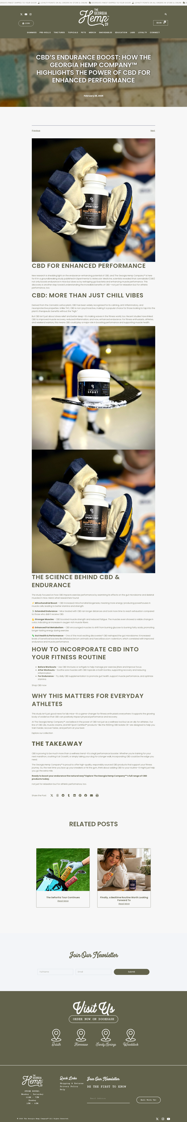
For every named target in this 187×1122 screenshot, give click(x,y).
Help (62, 1089)
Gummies (32, 32)
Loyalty (142, 32)
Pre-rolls (45, 32)
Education (121, 32)
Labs (132, 32)
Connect (155, 32)
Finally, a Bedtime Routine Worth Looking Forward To (124, 899)
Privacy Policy (69, 1086)
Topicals (73, 32)
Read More (63, 901)
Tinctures (59, 32)
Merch (92, 32)
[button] (51, 795)
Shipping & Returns (72, 1083)
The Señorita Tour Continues (63, 897)
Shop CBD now (39, 685)
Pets (83, 32)
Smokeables (105, 32)
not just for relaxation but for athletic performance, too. (59, 784)
